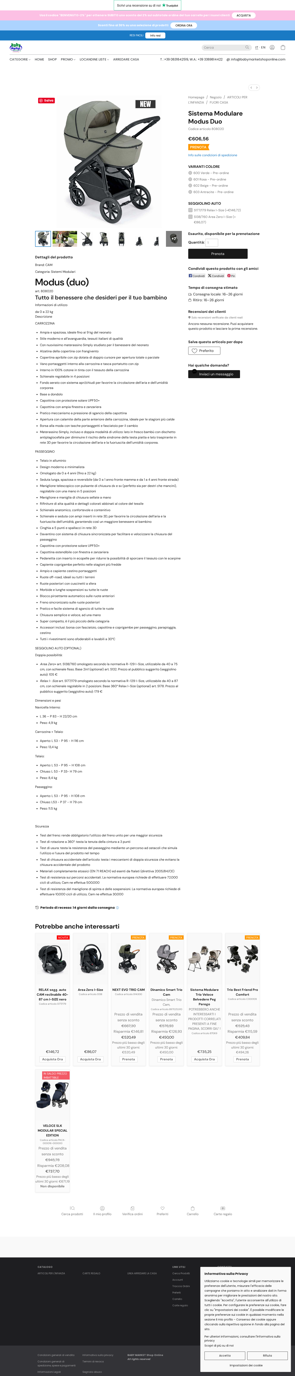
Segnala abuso (92, 1372)
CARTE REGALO (91, 1273)
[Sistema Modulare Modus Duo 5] (139, 239)
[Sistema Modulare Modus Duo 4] (121, 239)
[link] (246, 1364)
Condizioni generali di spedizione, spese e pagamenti (57, 1363)
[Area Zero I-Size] (90, 959)
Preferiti (162, 1214)
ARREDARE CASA (126, 59)
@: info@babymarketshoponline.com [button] (256, 59)
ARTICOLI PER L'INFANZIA (51, 1273)
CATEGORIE (19, 59)
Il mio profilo (102, 1214)
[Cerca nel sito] (247, 47)
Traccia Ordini (181, 1286)
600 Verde (211, 173)
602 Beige (210, 185)
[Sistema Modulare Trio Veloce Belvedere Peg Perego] (204, 959)
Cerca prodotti (72, 1214)
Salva (48, 100)
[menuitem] (251, 88)
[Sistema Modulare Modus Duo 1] (65, 239)
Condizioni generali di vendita (56, 1355)
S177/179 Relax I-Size (217, 210)
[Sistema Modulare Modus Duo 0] (43, 239)
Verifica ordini (132, 1214)
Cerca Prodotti (181, 1273)
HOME (39, 59)
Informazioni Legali (49, 1372)
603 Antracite (213, 192)
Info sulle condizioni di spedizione (212, 155)
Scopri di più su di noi (219, 1346)
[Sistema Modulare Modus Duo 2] (87, 239)
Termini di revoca (93, 1361)
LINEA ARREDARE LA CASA (142, 1273)
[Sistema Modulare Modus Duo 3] (104, 239)
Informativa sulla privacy (97, 1355)
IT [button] (256, 47)
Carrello (192, 1214)
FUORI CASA (219, 102)
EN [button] (263, 47)
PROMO (67, 59)
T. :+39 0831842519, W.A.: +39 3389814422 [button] (191, 59)
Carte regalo (223, 1214)
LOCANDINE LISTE (93, 59)
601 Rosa (209, 179)
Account (177, 1279)
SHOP (52, 59)
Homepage (196, 97)
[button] (244, 15)
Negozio (216, 97)
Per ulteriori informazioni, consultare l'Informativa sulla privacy (242, 1339)
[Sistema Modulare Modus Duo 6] (156, 239)
